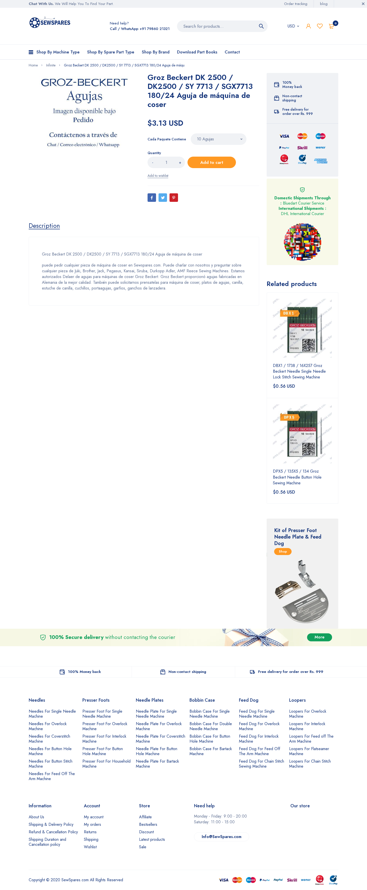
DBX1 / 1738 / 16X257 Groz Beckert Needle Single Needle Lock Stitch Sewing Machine (299, 371)
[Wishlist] (320, 26)
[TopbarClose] (363, 3)
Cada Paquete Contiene (167, 139)
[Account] (308, 26)
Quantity (154, 152)
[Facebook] (152, 197)
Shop (283, 551)
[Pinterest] (174, 197)
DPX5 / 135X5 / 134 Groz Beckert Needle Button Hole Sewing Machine (297, 477)
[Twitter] (163, 197)
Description (44, 225)
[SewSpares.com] (50, 23)
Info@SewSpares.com (221, 837)
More (320, 637)
